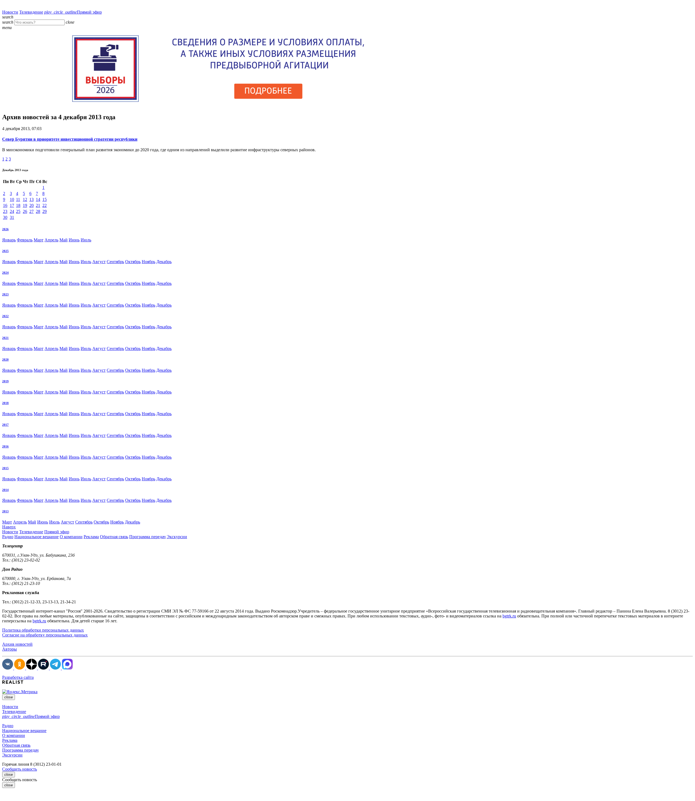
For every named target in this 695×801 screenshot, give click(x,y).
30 (5, 217)
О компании (71, 536)
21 (38, 205)
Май (63, 240)
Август (99, 261)
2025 (5, 251)
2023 (5, 294)
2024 (5, 272)
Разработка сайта (18, 677)
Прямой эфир (73, 12)
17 (12, 205)
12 (25, 199)
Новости (10, 12)
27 (31, 211)
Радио (7, 536)
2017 (5, 424)
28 (38, 211)
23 (5, 211)
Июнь (74, 240)
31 (12, 217)
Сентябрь (115, 261)
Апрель (51, 240)
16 (5, 205)
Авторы (9, 649)
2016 (5, 446)
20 (31, 205)
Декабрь (164, 261)
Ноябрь (148, 261)
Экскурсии (177, 536)
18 (18, 205)
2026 (5, 229)
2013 (5, 511)
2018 (5, 403)
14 (38, 199)
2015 (5, 468)
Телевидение (31, 12)
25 (18, 211)
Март (38, 240)
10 (12, 199)
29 (44, 211)
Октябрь (133, 261)
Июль (86, 240)
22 (44, 205)
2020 (5, 359)
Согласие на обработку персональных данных (45, 635)
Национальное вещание (36, 536)
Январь (9, 240)
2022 (5, 316)
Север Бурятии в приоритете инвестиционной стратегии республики (69, 139)
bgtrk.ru (509, 616)
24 (12, 211)
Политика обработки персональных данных (43, 630)
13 (31, 199)
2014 (5, 489)
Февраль (25, 240)
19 (25, 205)
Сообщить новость (19, 769)
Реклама (91, 536)
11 (18, 199)
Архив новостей (17, 644)
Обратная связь (114, 536)
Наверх (9, 527)
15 (44, 199)
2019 (5, 381)
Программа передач (147, 536)
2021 (5, 337)
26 (25, 211)
